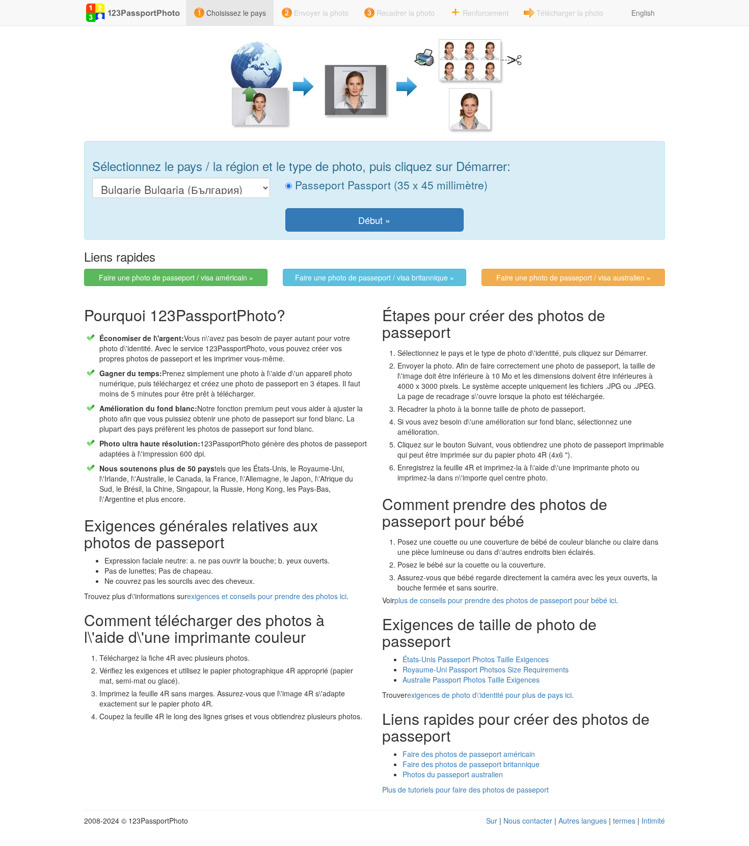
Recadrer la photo (406, 13)
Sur (491, 820)
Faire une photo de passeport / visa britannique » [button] (374, 277)
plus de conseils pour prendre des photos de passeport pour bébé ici (505, 600)
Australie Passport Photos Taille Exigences (471, 679)
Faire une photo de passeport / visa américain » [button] (176, 277)
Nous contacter (527, 820)
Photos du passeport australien (453, 774)
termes (624, 820)
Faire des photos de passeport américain (469, 754)
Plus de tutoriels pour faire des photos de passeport (465, 789)
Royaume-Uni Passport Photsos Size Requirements (486, 669)
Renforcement (486, 13)
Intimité (653, 820)
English (643, 13)
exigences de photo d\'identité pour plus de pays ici (489, 695)
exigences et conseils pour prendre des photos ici (266, 596)
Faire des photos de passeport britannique (471, 764)
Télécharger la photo (570, 13)
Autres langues (582, 820)
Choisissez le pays (236, 13)
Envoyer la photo (321, 13)
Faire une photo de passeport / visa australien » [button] (573, 277)
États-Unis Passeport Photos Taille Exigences (476, 659)
